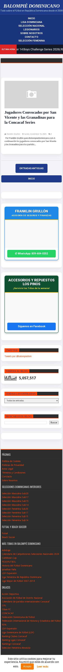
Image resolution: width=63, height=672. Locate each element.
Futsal (5, 533)
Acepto (27, 666)
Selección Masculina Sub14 (15, 505)
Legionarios (31, 29)
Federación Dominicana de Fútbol (18, 617)
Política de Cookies (11, 461)
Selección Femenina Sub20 (15, 509)
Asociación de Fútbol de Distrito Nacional (22, 598)
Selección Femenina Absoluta (16, 647)
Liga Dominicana (31, 22)
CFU (4, 605)
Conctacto (7, 476)
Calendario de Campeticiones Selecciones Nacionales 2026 (30, 554)
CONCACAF (8, 613)
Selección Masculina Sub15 (15, 501)
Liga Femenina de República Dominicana (21, 577)
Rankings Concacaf (11, 644)
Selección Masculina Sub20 (15, 493)
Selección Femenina (31, 40)
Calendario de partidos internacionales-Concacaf (25, 601)
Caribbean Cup (9, 558)
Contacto (31, 37)
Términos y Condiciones (13, 472)
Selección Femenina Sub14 (15, 520)
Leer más (42, 666)
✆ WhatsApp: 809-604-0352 (31, 253)
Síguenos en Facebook (31, 326)
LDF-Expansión (9, 573)
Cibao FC (6, 609)
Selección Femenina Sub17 (15, 512)
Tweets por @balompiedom (18, 356)
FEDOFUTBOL (9, 561)
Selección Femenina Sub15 (15, 516)
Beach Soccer (8, 537)
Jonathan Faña (9, 569)
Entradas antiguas (31, 168)
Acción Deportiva (10, 594)
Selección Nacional (31, 25)
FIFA (4, 624)
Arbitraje (6, 550)
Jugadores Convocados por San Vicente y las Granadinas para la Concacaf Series (30, 117)
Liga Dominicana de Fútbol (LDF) (18, 632)
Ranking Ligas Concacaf (13, 640)
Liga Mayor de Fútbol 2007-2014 (18, 581)
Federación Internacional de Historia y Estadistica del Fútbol (31, 621)
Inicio (31, 18)
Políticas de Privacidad (13, 465)
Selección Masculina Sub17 (15, 497)
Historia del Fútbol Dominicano (17, 565)
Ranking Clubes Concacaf (14, 636)
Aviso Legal (7, 468)
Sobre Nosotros (31, 33)
